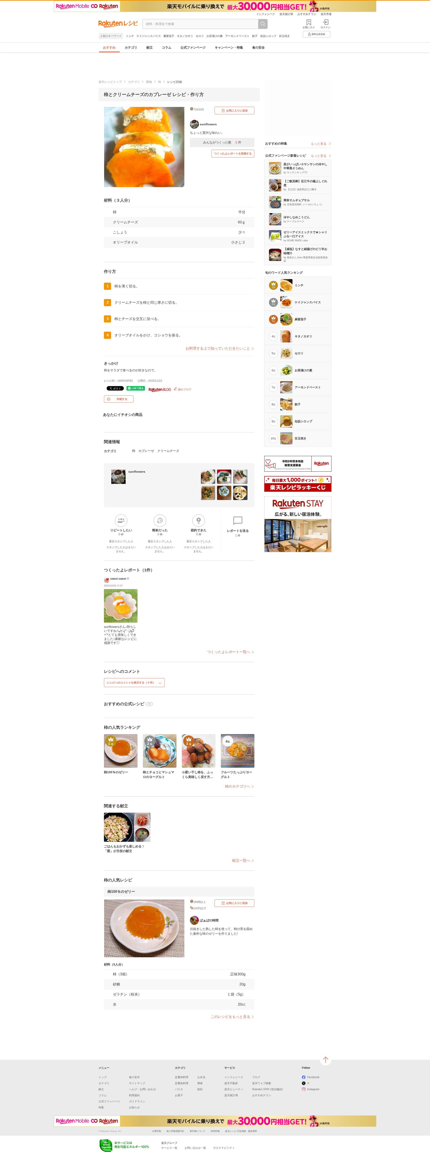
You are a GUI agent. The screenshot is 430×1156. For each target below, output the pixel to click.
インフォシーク (265, 14)
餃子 (255, 36)
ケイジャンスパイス (149, 36)
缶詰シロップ (268, 36)
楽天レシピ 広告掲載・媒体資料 (241, 1131)
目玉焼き (284, 36)
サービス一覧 (169, 1148)
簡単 (200, 1083)
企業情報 (156, 1131)
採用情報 (215, 1131)
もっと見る (319, 143)
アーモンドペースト (237, 36)
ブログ (256, 1077)
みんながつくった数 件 (222, 142)
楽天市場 (326, 14)
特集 (101, 1107)
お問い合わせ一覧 (195, 1148)
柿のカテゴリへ (237, 786)
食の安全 (258, 47)
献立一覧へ (241, 860)
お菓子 (179, 1095)
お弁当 (201, 1077)
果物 (149, 81)
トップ (103, 1077)
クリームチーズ (125, 222)
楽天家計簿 (286, 14)
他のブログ (184, 389)
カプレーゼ (146, 451)
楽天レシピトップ (110, 81)
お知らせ (134, 1107)
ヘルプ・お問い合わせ (142, 1089)
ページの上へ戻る (325, 1060)
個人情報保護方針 (175, 1131)
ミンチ (130, 36)
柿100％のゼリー (121, 891)
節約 (200, 1089)
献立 (149, 47)
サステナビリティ (224, 1148)
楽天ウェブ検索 (261, 1083)
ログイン (325, 27)
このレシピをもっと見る (230, 1017)
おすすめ (109, 47)
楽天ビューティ (233, 1089)
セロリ (200, 36)
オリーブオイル (125, 242)
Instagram (313, 1089)
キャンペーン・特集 (229, 47)
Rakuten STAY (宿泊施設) (267, 1089)
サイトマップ (137, 1083)
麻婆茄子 (168, 36)
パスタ (179, 1089)
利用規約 (134, 1095)
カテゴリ (131, 47)
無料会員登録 (318, 34)
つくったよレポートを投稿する (233, 153)
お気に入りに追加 (237, 110)
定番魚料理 (181, 1083)
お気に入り (309, 27)
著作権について (197, 1131)
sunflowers (136, 471)
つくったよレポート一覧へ (228, 652)
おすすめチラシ (306, 14)
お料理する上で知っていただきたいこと (218, 348)
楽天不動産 (231, 1083)
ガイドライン (137, 1101)
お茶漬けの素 (214, 36)
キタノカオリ (185, 36)
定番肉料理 (181, 1077)
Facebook (313, 1077)
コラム (166, 47)
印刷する (122, 399)
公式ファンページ (193, 47)
